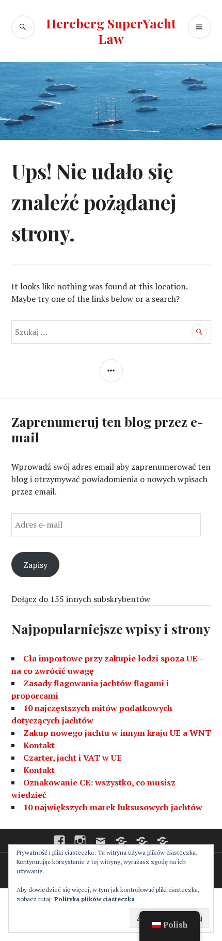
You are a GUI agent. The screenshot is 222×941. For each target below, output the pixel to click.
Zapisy (35, 564)
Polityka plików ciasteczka (94, 899)
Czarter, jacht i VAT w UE (72, 757)
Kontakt (39, 745)
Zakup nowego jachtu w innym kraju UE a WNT (117, 732)
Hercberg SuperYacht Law (111, 30)
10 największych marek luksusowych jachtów (112, 807)
